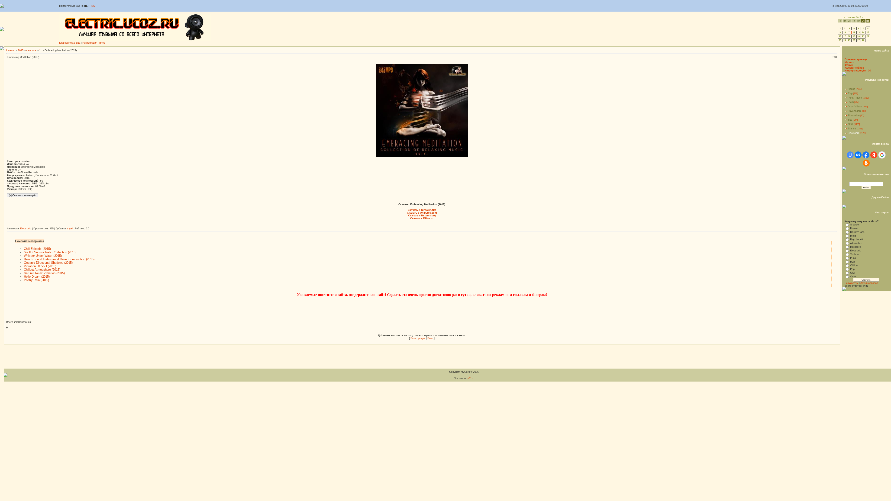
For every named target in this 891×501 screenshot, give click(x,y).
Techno (854, 254)
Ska (850, 119)
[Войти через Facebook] (865, 154)
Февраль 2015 (854, 17)
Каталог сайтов (854, 67)
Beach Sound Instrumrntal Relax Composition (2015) (59, 259)
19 (854, 36)
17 (844, 36)
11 (849, 32)
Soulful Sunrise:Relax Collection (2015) (50, 252)
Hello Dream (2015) (37, 276)
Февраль (31, 50)
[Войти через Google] (882, 155)
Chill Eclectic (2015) (37, 248)
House (851, 88)
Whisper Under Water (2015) (43, 255)
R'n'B (851, 102)
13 (858, 32)
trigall (70, 228)
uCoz (471, 378)
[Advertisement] (91, 225)
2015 (20, 50)
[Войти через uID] (850, 154)
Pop (852, 269)
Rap (850, 93)
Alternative (854, 115)
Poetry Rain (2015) (36, 280)
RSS (92, 5)
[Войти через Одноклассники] (866, 163)
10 (844, 32)
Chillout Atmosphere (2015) (42, 269)
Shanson (855, 224)
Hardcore (855, 246)
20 (858, 36)
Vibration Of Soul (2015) (40, 266)
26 (854, 40)
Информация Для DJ (858, 70)
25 (849, 40)
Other (853, 276)
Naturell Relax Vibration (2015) (44, 273)
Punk (853, 258)
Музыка (849, 62)
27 (858, 40)
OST (850, 124)
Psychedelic (855, 110)
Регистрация (89, 42)
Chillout (854, 265)
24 (844, 40)
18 (849, 36)
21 (863, 36)
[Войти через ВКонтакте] (858, 154)
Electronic (25, 228)
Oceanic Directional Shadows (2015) (48, 262)
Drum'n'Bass (855, 106)
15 (868, 32)
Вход (102, 42)
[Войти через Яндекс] (873, 154)
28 (863, 40)
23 (840, 40)
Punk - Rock (855, 97)
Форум (849, 65)
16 (840, 36)
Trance (852, 128)
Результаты (851, 283)
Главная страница (69, 42)
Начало (10, 50)
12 (854, 32)
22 (868, 36)
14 (863, 32)
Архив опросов (869, 283)
